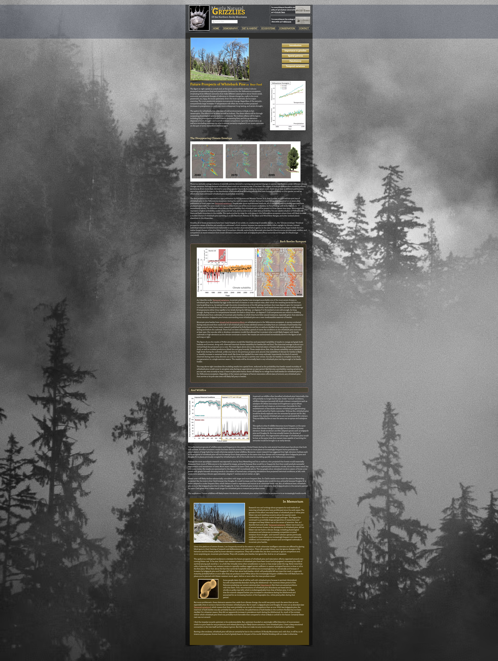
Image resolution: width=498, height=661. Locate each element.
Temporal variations (223, 203)
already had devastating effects (232, 322)
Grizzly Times (280, 12)
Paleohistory (266, 585)
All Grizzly (287, 21)
